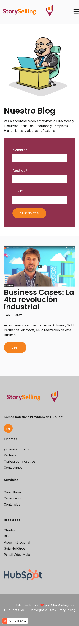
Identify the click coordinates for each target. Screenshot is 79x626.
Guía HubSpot (14, 548)
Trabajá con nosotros (19, 461)
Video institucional (17, 542)
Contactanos (13, 467)
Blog (7, 536)
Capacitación (13, 498)
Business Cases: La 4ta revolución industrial (39, 299)
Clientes (9, 530)
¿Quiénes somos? (16, 449)
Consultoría (12, 492)
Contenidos (12, 504)
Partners (10, 455)
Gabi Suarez (13, 315)
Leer (15, 347)
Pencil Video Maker (18, 555)
